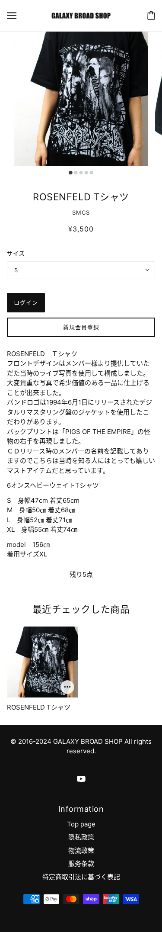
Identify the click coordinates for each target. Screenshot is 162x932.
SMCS (81, 212)
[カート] (151, 15)
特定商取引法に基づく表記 (81, 877)
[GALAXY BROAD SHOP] (81, 15)
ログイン (26, 302)
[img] (81, 778)
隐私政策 (81, 837)
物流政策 (81, 850)
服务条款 (81, 863)
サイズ (16, 253)
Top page (81, 824)
